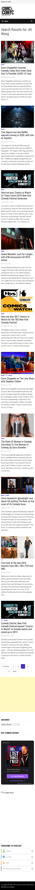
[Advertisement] (17, 694)
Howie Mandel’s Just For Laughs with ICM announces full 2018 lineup (17, 257)
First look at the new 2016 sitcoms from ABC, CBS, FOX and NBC (17, 566)
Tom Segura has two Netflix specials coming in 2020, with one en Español (17, 135)
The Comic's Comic (19, 885)
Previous (6, 666)
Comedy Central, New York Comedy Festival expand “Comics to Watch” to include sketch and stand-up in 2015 (17, 628)
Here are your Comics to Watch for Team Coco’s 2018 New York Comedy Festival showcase (16, 195)
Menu (6, 21)
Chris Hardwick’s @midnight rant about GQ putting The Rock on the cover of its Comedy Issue (17, 501)
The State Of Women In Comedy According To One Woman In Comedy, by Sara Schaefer (16, 444)
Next (15, 671)
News (2, 65)
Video (10, 375)
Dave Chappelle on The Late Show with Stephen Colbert (17, 380)
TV (6, 375)
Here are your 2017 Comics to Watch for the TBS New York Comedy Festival (15, 319)
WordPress (4, 887)
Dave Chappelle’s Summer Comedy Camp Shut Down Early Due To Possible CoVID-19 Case (16, 70)
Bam (12, 887)
